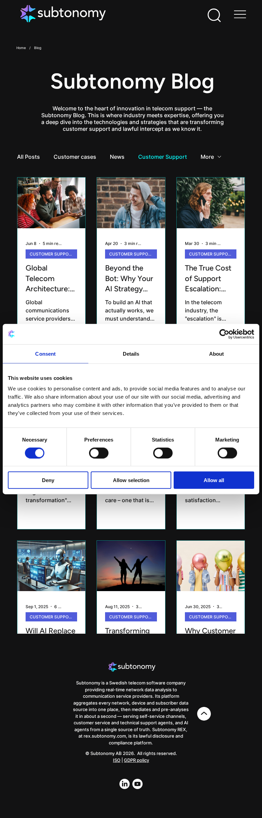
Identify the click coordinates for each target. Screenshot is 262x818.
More (207, 156)
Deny (48, 480)
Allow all (214, 480)
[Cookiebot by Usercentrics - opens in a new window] (224, 334)
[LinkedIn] (124, 784)
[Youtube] (137, 784)
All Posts (28, 156)
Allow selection (131, 480)
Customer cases (75, 156)
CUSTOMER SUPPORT (52, 254)
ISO (116, 760)
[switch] (98, 452)
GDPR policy (136, 760)
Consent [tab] (45, 353)
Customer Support (162, 156)
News (117, 156)
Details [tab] (131, 353)
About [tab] (216, 353)
